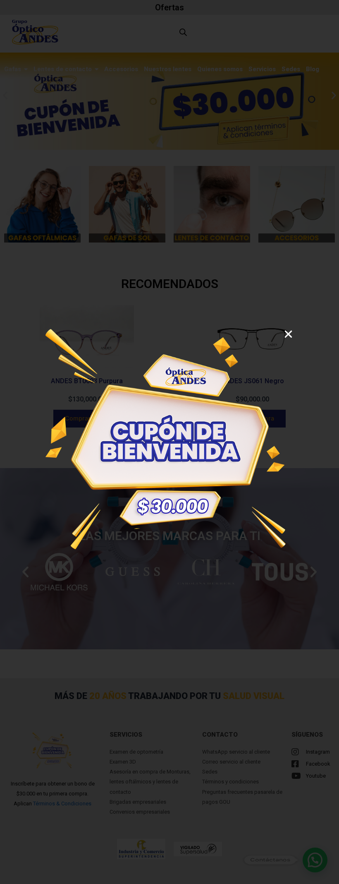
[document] (169, 442)
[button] (288, 334)
